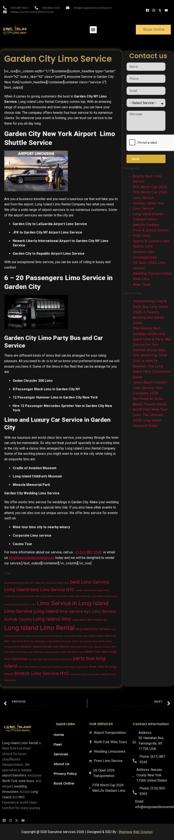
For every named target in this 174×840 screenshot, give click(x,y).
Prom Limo (141, 235)
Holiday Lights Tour (148, 203)
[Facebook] (147, 9)
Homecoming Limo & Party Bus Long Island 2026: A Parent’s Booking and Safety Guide (150, 312)
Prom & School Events (150, 230)
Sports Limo (143, 246)
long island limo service (93, 629)
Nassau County (102, 646)
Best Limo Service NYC (52, 589)
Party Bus (66, 659)
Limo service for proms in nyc (20, 604)
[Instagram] (154, 9)
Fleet (58, 744)
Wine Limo (141, 279)
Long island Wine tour (75, 636)
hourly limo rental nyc (79, 596)
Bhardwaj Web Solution (136, 832)
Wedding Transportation (152, 273)
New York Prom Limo (21, 652)
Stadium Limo (144, 252)
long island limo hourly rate (90, 619)
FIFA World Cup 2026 (150, 187)
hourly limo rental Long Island (51, 596)
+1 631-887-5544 (88, 552)
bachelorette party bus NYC (19, 583)
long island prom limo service (47, 636)
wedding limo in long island (85, 674)
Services (61, 754)
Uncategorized (145, 257)
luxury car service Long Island (88, 641)
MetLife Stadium (146, 225)
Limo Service (143, 208)
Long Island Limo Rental (39, 627)
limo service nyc (75, 611)
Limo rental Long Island (104, 596)
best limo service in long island (52, 583)
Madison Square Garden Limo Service (45, 646)
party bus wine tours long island (70, 666)
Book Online (64, 783)
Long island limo (52, 619)
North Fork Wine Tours (72, 652)
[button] (93, 29)
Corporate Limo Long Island (19, 596)
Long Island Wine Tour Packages (28, 641)
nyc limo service (51, 659)
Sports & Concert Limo (151, 241)
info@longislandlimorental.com (31, 558)
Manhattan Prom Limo (81, 646)
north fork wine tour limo (46, 652)
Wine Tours (142, 284)
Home (59, 734)
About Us (61, 764)
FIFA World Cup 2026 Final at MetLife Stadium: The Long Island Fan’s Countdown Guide (152, 366)
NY (30, 659)
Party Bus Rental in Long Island (35, 666)
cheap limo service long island (92, 590)
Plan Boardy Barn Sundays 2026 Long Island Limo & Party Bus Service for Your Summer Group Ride (152, 339)
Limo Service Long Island (31, 611)
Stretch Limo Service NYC (41, 673)
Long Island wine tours (59, 641)
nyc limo (37, 659)
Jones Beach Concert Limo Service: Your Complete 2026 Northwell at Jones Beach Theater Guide (150, 393)
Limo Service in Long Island (72, 603)
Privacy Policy (65, 773)
